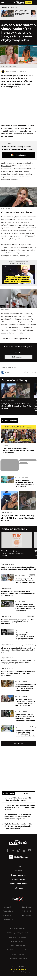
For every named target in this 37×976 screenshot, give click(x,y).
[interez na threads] (13, 849)
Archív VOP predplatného (18, 946)
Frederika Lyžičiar (11, 71)
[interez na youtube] (29, 849)
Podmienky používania (17, 928)
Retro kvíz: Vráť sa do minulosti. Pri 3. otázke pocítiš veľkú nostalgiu (18, 799)
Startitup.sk (27, 907)
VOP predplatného (17, 941)
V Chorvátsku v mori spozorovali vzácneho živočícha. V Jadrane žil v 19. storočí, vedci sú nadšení (20, 807)
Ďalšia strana (17, 357)
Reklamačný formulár (17, 954)
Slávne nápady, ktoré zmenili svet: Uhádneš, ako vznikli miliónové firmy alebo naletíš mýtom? (18, 450)
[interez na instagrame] (24, 849)
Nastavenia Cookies (18, 884)
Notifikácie (18, 888)
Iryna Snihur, (6, 166)
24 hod (26, 793)
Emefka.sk (26, 915)
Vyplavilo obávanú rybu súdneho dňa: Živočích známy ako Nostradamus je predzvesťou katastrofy (18, 826)
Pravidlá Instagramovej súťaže (17, 950)
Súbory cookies (18, 879)
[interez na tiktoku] (18, 849)
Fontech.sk (8, 920)
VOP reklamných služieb (17, 937)
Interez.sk (7, 907)
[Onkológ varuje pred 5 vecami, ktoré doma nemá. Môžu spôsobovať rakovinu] (7, 577)
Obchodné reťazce (33, 727)
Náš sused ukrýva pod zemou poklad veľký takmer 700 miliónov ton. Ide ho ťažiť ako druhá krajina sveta (18, 817)
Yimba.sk (7, 915)
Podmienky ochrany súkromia (17, 933)
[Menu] (2, 2)
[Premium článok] (7, 494)
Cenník (18, 871)
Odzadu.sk (26, 911)
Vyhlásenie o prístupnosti (18, 958)
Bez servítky (31, 616)
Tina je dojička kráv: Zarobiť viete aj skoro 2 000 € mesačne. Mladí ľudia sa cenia (22, 12)
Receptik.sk (8, 911)
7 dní (32, 793)
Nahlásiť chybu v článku (9, 368)
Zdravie (32, 575)
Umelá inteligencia (29, 644)
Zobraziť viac (18, 743)
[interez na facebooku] (7, 849)
